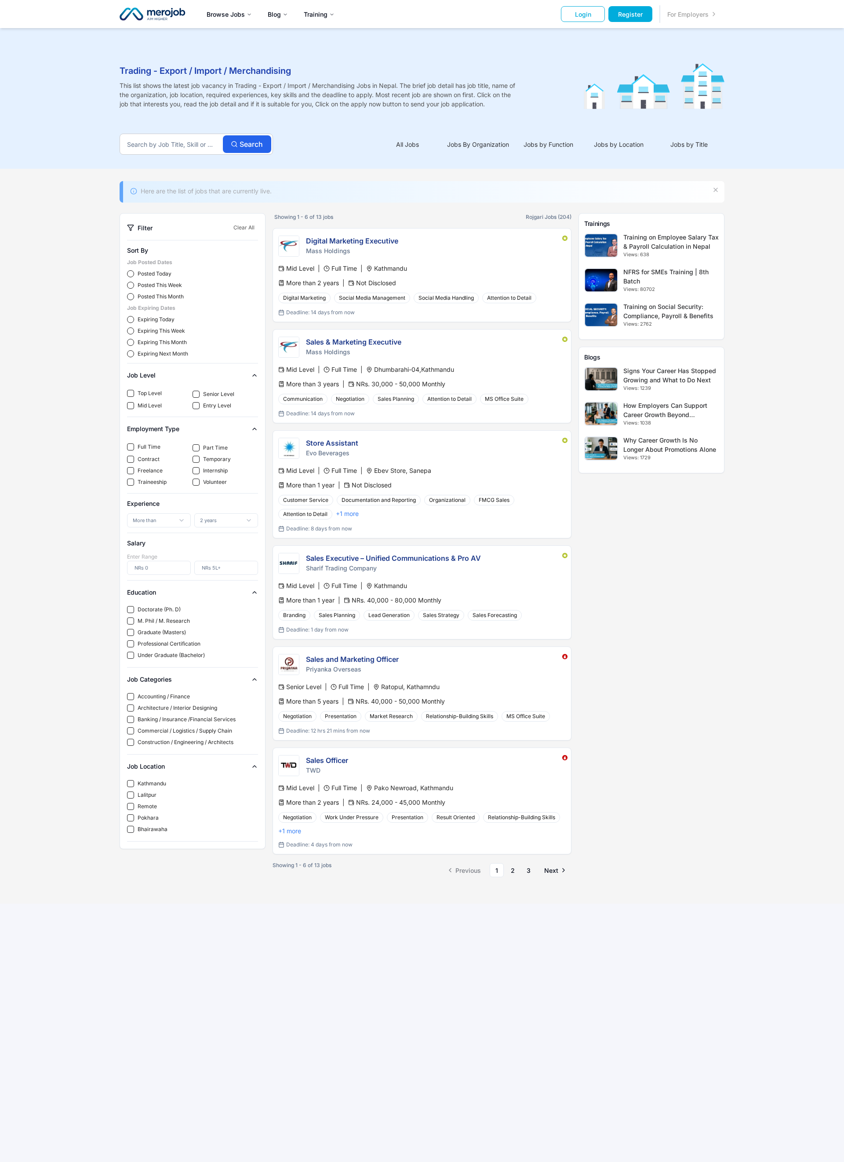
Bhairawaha (152, 829)
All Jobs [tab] (407, 144)
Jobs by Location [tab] (619, 144)
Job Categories (149, 679)
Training (315, 14)
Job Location (146, 766)
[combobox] (159, 520)
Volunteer (215, 482)
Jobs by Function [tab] (548, 144)
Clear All (244, 227)
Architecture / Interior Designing (177, 707)
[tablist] (548, 144)
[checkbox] (130, 393)
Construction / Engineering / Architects (185, 742)
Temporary (217, 459)
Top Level (150, 393)
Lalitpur (147, 795)
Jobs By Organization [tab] (478, 144)
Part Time (215, 447)
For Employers (688, 14)
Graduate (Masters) (162, 632)
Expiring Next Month (163, 353)
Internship (215, 470)
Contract (149, 459)
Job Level (141, 375)
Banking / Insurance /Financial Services (187, 719)
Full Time (149, 446)
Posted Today (154, 273)
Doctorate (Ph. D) (159, 609)
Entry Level (217, 405)
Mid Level (150, 405)
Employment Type (153, 428)
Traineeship (152, 482)
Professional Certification (169, 643)
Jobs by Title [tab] (689, 144)
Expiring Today (156, 319)
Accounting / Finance (164, 696)
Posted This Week (160, 285)
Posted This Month (161, 296)
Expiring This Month (162, 342)
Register (630, 14)
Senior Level (218, 394)
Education (141, 592)
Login (583, 14)
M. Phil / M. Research (164, 620)
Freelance (150, 470)
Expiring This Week (161, 330)
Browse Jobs (226, 14)
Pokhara (148, 817)
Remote (147, 806)
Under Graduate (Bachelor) (171, 655)
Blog (274, 14)
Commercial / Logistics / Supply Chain (185, 730)
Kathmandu (152, 783)
